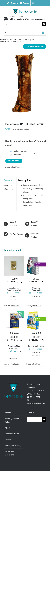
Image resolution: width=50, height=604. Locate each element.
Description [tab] (8, 180)
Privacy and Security (13, 446)
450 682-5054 (34, 397)
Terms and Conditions (9, 453)
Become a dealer (12, 434)
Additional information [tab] (8, 187)
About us (8, 428)
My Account (24, 3)
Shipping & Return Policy (12, 420)
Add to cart (13, 161)
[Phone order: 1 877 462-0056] (8, 3)
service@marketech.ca (36, 403)
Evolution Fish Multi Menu (14, 347)
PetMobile (16, 167)
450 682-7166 (34, 394)
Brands (8, 413)
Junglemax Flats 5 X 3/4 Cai (14, 289)
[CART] (40, 3)
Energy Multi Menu (36, 346)
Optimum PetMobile (36, 289)
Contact (8, 440)
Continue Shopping (35, 46)
